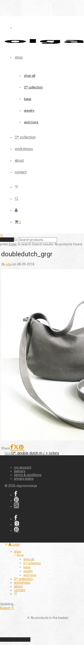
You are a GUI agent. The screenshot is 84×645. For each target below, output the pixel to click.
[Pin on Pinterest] (21, 447)
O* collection (33, 87)
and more (31, 122)
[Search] (16, 199)
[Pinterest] (17, 501)
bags (27, 99)
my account (22, 467)
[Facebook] (15, 495)
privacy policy (24, 478)
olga (9, 264)
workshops (24, 149)
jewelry (29, 110)
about (19, 160)
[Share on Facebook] (11, 447)
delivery (19, 471)
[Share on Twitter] (16, 447)
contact (21, 172)
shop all (29, 76)
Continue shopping (15, 639)
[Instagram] (16, 506)
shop (19, 57)
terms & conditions (28, 475)
